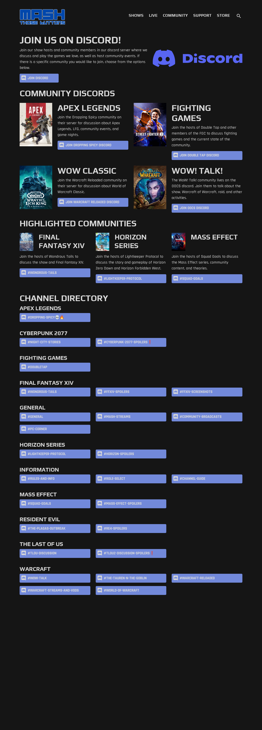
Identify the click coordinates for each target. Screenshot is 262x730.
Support (202, 15)
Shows (136, 15)
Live (153, 15)
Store (223, 15)
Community (175, 15)
